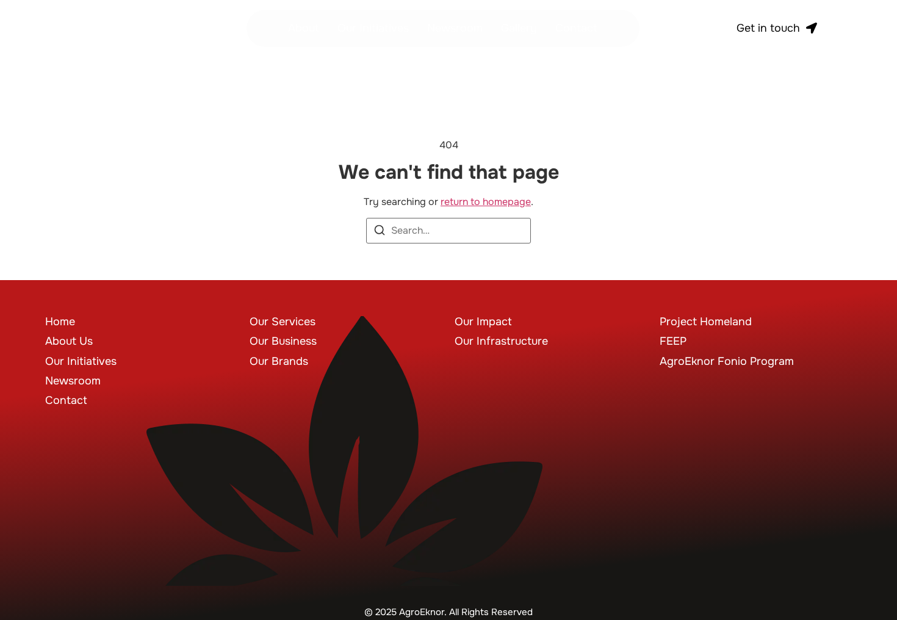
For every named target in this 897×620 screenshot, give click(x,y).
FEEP (673, 341)
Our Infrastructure (501, 341)
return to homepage (486, 201)
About (303, 28)
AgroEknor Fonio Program (727, 361)
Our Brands (279, 361)
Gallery (519, 28)
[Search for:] (448, 230)
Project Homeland (706, 321)
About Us (69, 341)
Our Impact (483, 321)
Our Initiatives (373, 28)
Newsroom (455, 28)
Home (60, 321)
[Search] (379, 232)
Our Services (282, 321)
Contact (576, 28)
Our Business (283, 341)
